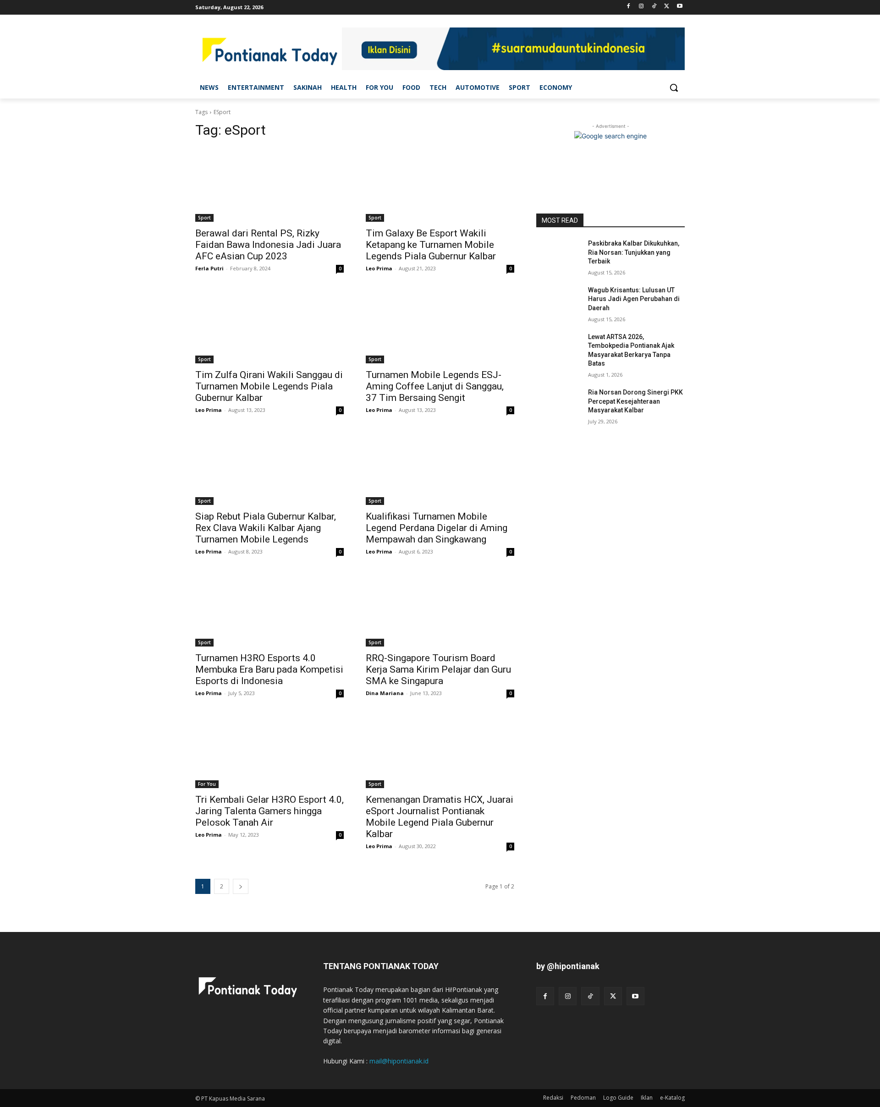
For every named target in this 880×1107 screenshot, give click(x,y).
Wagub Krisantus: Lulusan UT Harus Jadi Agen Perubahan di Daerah (634, 299)
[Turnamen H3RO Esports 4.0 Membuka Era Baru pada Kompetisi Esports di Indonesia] (269, 609)
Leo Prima (379, 268)
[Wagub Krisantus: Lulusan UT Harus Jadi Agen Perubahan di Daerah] (558, 301)
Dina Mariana (385, 693)
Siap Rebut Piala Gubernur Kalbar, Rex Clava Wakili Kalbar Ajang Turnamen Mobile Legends (265, 528)
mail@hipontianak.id (399, 1061)
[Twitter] (666, 6)
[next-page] (240, 886)
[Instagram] (641, 6)
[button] (674, 88)
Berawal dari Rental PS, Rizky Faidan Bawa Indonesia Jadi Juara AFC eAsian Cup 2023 (268, 245)
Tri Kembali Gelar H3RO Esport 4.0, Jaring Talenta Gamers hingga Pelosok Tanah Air (269, 811)
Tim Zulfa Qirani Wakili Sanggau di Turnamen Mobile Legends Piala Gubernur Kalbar (269, 386)
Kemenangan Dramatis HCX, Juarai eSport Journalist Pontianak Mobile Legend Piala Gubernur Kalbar (439, 816)
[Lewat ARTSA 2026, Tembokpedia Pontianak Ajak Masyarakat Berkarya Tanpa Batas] (558, 348)
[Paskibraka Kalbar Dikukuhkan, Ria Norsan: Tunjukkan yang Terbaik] (558, 254)
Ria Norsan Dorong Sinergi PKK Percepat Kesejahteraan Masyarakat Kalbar (635, 401)
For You (207, 784)
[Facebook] (628, 6)
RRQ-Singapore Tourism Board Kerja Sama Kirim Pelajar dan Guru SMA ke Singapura (438, 669)
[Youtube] (679, 6)
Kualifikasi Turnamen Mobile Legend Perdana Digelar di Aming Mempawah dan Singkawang (436, 528)
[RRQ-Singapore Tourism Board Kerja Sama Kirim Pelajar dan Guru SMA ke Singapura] (440, 609)
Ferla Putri (209, 268)
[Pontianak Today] (268, 50)
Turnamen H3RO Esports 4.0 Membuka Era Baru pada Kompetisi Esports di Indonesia (269, 669)
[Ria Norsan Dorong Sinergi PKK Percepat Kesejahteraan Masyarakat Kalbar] (558, 403)
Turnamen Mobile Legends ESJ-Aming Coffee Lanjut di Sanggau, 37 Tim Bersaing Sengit (435, 386)
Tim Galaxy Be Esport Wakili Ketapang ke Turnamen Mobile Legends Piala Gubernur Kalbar (431, 245)
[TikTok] (654, 6)
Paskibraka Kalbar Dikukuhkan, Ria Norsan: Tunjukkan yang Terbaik (633, 252)
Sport (204, 217)
